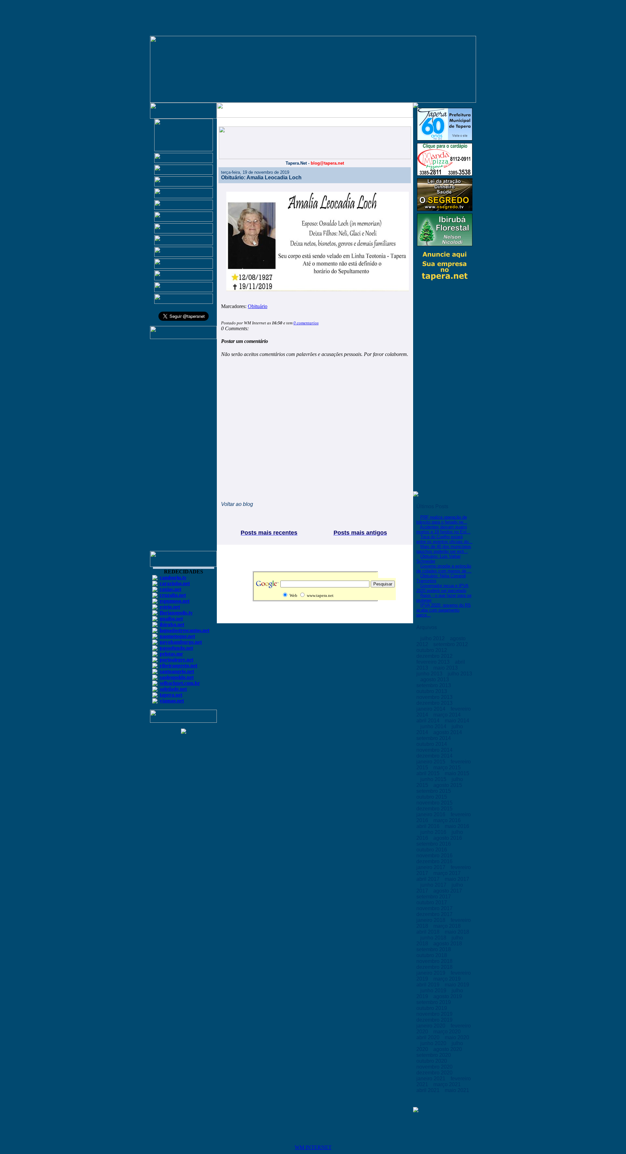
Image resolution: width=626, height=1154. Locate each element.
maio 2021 (457, 1090)
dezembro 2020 (435, 1072)
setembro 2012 (451, 644)
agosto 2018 (448, 943)
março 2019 (447, 979)
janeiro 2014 (431, 709)
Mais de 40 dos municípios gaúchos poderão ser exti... (443, 549)
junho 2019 (434, 990)
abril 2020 (428, 1037)
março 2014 (447, 715)
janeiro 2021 (431, 1078)
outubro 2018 (432, 955)
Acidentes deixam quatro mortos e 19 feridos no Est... (443, 529)
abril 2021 (428, 1090)
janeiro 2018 (431, 920)
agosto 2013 (435, 679)
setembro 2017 (434, 896)
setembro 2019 (434, 1002)
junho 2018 (434, 937)
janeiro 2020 (431, 1025)
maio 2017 (457, 879)
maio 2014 (457, 720)
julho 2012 (433, 638)
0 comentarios (306, 322)
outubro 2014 (432, 744)
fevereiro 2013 (433, 662)
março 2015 (447, 767)
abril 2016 (428, 826)
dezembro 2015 (435, 808)
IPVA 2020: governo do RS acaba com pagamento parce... (443, 610)
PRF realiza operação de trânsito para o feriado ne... (441, 520)
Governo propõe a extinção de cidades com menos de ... (443, 568)
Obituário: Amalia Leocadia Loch (261, 177)
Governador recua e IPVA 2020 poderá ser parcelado (442, 588)
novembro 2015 (435, 803)
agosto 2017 (448, 891)
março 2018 (447, 926)
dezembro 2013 (435, 703)
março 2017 (447, 873)
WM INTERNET (313, 1147)
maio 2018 (457, 932)
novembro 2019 (435, 1014)
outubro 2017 (432, 902)
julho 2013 (460, 673)
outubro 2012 (432, 650)
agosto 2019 (448, 996)
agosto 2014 (448, 732)
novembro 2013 (435, 697)
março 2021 (447, 1084)
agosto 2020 (448, 1049)
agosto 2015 (448, 785)
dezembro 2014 (435, 756)
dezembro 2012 (435, 656)
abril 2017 (428, 879)
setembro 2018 (434, 949)
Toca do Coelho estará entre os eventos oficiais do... (444, 539)
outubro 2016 (432, 849)
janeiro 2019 (431, 973)
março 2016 (447, 820)
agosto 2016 (448, 838)
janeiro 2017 (431, 867)
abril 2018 (428, 932)
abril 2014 (428, 720)
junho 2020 (434, 1043)
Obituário (257, 306)
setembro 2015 (434, 791)
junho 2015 (434, 779)
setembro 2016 (434, 844)
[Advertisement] (183, 448)
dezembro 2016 (435, 861)
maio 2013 (446, 668)
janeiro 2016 (431, 814)
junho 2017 (434, 885)
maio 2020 (457, 1037)
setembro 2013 (434, 685)
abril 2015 (428, 773)
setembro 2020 (434, 1055)
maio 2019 (457, 984)
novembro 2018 (435, 961)
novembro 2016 (435, 855)
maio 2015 (457, 773)
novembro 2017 (435, 908)
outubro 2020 (432, 1061)
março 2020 (447, 1031)
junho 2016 (434, 832)
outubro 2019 (432, 1008)
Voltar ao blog (237, 504)
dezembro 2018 (435, 967)
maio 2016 (457, 826)
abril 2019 (428, 984)
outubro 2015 (432, 797)
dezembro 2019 (435, 1020)
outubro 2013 (432, 691)
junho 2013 (430, 673)
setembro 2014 (434, 738)
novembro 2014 (435, 750)
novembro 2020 (435, 1067)
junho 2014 (434, 726)
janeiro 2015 (431, 761)
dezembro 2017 (435, 914)
